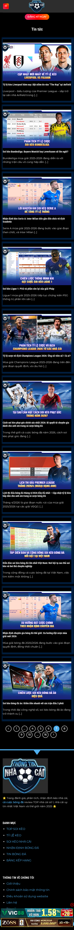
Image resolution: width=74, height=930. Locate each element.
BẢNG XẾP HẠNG (18, 860)
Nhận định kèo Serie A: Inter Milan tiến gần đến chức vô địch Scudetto (34, 220)
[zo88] (37, 922)
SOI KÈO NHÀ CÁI (18, 841)
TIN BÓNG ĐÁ (16, 854)
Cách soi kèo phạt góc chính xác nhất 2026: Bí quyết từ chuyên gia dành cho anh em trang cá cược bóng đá (36, 424)
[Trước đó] (9, 729)
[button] (6, 6)
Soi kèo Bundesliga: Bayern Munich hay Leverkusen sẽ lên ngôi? (35, 151)
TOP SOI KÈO (15, 829)
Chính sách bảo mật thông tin (28, 890)
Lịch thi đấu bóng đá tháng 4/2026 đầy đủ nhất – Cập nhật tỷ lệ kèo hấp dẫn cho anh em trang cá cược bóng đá (37, 494)
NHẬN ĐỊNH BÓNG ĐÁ (22, 848)
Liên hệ (11, 902)
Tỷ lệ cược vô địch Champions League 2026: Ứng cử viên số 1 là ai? (37, 355)
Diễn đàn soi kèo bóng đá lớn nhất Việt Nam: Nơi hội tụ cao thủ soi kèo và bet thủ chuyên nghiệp (36, 565)
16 (45, 734)
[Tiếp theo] (53, 735)
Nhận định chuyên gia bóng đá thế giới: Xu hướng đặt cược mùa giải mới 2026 (35, 635)
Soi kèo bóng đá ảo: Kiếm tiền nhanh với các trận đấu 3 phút (33, 703)
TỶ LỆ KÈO (13, 835)
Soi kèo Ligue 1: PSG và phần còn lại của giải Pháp (28, 288)
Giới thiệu (13, 883)
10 (29, 734)
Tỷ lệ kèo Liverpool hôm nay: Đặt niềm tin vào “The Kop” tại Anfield (37, 84)
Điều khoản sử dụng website (27, 896)
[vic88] (37, 912)
